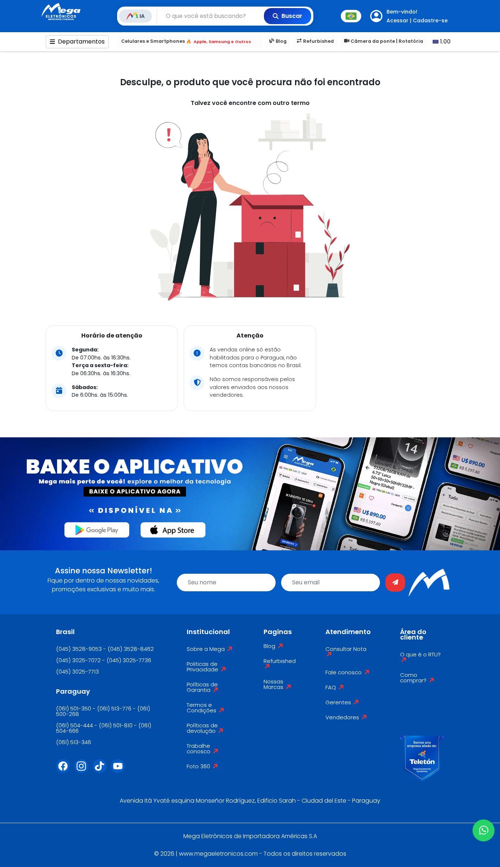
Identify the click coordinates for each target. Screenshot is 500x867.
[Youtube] (120, 770)
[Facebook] (65, 770)
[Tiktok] (102, 770)
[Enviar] (395, 582)
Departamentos (81, 41)
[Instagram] (83, 770)
